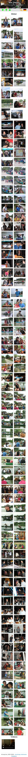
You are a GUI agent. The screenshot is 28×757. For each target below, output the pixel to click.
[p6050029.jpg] (20, 152)
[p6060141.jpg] (7, 303)
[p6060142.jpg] (20, 303)
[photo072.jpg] (7, 675)
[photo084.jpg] (7, 731)
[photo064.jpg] (7, 638)
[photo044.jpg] (20, 545)
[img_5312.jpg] (7, 44)
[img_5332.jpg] (20, 72)
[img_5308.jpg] (6, 21)
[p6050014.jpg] (20, 134)
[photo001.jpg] (7, 358)
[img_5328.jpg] (7, 63)
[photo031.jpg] (7, 498)
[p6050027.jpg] (20, 143)
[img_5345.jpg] (7, 103)
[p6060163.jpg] (7, 340)
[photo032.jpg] (20, 498)
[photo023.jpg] (7, 461)
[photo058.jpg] (7, 610)
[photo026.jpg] (20, 470)
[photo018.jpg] (20, 433)
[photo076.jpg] (7, 693)
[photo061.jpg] (20, 619)
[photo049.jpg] (20, 563)
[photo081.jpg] (20, 712)
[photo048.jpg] (7, 563)
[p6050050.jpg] (7, 198)
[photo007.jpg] (7, 386)
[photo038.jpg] (20, 526)
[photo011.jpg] (7, 405)
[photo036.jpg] (20, 517)
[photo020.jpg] (20, 442)
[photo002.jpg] (20, 358)
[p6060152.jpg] (7, 321)
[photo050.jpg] (7, 572)
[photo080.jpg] (7, 712)
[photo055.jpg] (20, 591)
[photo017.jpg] (7, 433)
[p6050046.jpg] (20, 189)
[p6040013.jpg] (7, 134)
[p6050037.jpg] (7, 171)
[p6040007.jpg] (7, 124)
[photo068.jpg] (7, 656)
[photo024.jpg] (20, 461)
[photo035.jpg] (7, 517)
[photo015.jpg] (7, 424)
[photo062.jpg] (7, 628)
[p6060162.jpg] (20, 331)
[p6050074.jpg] (20, 235)
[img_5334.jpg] (20, 82)
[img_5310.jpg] (7, 34)
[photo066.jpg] (7, 647)
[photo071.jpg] (20, 666)
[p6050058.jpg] (7, 208)
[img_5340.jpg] (6, 92)
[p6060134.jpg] (20, 281)
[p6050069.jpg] (7, 226)
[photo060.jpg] (7, 619)
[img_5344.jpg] (17, 92)
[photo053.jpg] (20, 582)
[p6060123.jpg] (20, 272)
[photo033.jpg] (7, 507)
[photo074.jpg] (7, 684)
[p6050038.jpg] (20, 171)
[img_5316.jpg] (20, 44)
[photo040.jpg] (20, 535)
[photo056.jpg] (7, 600)
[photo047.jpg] (20, 554)
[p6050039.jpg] (7, 180)
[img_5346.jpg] (20, 103)
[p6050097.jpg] (7, 254)
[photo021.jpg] (7, 451)
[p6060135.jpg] (6, 292)
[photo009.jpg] (7, 396)
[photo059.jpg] (20, 610)
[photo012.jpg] (20, 405)
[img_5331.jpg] (7, 72)
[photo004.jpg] (20, 368)
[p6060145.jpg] (7, 312)
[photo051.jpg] (20, 572)
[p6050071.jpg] (7, 235)
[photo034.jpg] (20, 507)
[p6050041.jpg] (20, 180)
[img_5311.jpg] (18, 34)
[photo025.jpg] (7, 470)
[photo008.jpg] (20, 386)
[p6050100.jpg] (7, 263)
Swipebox (14, 756)
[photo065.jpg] (20, 638)
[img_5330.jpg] (20, 63)
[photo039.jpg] (7, 535)
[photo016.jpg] (20, 424)
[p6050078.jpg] (7, 245)
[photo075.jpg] (20, 684)
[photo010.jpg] (20, 396)
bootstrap (17, 754)
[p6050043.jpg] (7, 189)
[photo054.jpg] (7, 591)
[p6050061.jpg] (7, 217)
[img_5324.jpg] (20, 54)
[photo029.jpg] (7, 489)
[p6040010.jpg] (20, 124)
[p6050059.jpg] (20, 208)
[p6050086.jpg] (20, 245)
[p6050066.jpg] (20, 217)
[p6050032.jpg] (7, 161)
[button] (3, 10)
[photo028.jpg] (20, 479)
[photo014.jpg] (20, 414)
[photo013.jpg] (7, 414)
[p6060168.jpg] (7, 349)
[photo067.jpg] (20, 647)
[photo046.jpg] (7, 554)
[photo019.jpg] (7, 442)
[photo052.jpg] (7, 582)
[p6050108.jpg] (7, 272)
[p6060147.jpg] (20, 312)
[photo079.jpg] (20, 703)
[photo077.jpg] (20, 693)
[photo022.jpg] (20, 451)
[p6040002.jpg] (17, 114)
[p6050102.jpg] (20, 263)
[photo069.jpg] (20, 656)
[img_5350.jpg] (6, 114)
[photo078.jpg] (7, 703)
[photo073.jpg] (20, 675)
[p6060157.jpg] (20, 321)
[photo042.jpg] (7, 545)
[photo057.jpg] (20, 600)
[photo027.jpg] (7, 479)
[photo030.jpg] (20, 489)
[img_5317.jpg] (7, 54)
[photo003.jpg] (7, 368)
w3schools (24, 754)
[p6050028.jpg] (7, 152)
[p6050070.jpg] (20, 226)
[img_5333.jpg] (7, 82)
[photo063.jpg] (20, 628)
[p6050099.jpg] (20, 254)
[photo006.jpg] (20, 377)
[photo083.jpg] (20, 721)
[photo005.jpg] (7, 377)
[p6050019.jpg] (7, 143)
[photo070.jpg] (7, 666)
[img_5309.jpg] (17, 21)
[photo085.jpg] (20, 731)
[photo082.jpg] (7, 721)
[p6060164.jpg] (20, 340)
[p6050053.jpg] (20, 198)
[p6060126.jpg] (7, 281)
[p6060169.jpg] (20, 349)
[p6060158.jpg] (7, 331)
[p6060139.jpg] (17, 292)
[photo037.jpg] (7, 526)
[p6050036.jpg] (20, 161)
